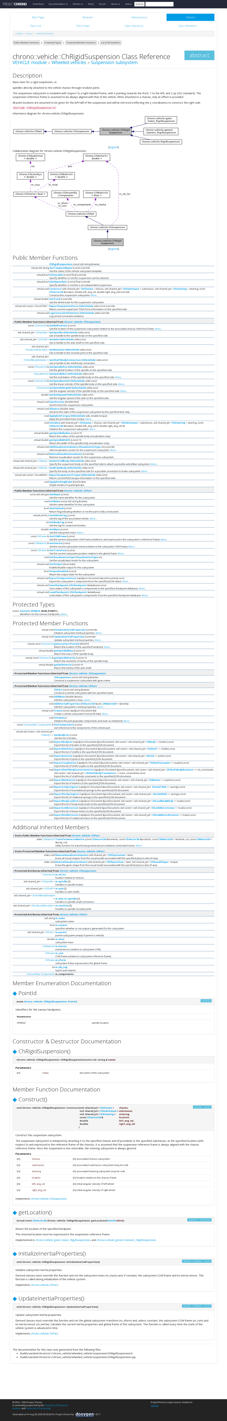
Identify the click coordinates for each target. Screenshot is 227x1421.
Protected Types (53, 42)
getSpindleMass (63, 650)
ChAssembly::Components (37, 724)
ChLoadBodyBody (162, 800)
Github (155, 1406)
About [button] (114, 3)
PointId (24, 610)
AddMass (59, 696)
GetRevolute (56, 349)
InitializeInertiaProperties (70, 629)
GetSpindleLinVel (59, 380)
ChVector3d (56, 292)
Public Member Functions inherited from (57, 321)
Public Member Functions (26, 42)
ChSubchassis (131, 288)
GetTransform (58, 550)
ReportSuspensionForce (63, 306)
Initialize (54, 422)
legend (113, 147)
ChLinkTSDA (159, 786)
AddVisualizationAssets (63, 446)
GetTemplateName (60, 267)
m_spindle (61, 881)
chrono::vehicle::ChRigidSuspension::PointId (50, 1001)
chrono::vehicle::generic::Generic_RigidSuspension (126, 1240)
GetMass (54, 529)
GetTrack (54, 298)
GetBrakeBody (58, 467)
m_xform (60, 960)
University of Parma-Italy (38, 1408)
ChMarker (154, 780)
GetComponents (64, 724)
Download (38, 3)
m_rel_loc (60, 874)
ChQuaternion (41, 373)
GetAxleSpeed (57, 394)
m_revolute (62, 905)
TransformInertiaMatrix (69, 839)
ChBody (42, 460)
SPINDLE (35, 610)
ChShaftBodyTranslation (100, 773)
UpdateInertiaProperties (69, 636)
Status (128, 3)
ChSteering (180, 288)
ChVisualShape (159, 861)
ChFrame (42, 536)
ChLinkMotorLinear (163, 807)
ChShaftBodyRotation (35, 360)
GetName (54, 494)
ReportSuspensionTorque (65, 474)
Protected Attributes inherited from (55, 870)
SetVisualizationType (62, 557)
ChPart (58, 689)
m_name (60, 918)
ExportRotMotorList (66, 814)
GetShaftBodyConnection (65, 360)
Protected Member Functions (81, 42)
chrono (19, 33)
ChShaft (42, 339)
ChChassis (87, 288)
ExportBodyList (63, 741)
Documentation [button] (57, 3)
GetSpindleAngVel (60, 387)
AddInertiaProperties (67, 703)
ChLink (150, 755)
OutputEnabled (58, 571)
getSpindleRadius (60, 433)
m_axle (59, 888)
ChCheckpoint (78, 585)
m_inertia (61, 946)
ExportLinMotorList (66, 807)
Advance (54, 408)
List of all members (110, 42)
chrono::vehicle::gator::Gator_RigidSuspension (62, 1240)
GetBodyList (61, 734)
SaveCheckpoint (59, 585)
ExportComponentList (62, 578)
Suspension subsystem (114, 62)
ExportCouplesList (65, 762)
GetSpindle (56, 332)
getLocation (61, 643)
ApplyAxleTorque (59, 415)
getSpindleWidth (59, 440)
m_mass (59, 939)
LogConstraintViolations (64, 312)
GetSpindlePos (58, 366)
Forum (102, 3)
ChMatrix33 (41, 543)
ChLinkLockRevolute (36, 349)
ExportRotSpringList (66, 794)
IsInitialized (56, 508)
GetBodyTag (56, 522)
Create (58, 710)
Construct (55, 288)
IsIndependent (58, 281)
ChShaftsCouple (160, 762)
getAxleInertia (63, 664)
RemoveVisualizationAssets (65, 454)
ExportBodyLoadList (66, 800)
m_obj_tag (61, 967)
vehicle (29, 33)
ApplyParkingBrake (60, 481)
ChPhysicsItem (116, 855)
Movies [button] (77, 3)
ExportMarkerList (64, 780)
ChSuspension (62, 677)
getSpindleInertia (65, 657)
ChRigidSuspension (45, 33)
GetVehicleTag (58, 515)
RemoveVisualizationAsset (71, 861)
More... (94, 295)
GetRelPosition (58, 325)
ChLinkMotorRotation (165, 814)
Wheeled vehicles (69, 62)
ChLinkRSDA (160, 794)
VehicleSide (86, 306)
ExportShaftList (64, 748)
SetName (54, 501)
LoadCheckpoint (59, 592)
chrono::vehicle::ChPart (78, 490)
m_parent (61, 932)
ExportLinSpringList (66, 786)
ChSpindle (41, 332)
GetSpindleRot (58, 373)
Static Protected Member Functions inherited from (59, 851)
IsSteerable (56, 274)
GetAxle (54, 339)
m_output (61, 925)
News (91, 3)
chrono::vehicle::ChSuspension (82, 321)
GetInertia (55, 543)
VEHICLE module (30, 62)
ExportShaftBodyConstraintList (73, 769)
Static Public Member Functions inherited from (57, 835)
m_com (59, 953)
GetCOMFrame (58, 536)
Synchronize (56, 401)
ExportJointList (63, 755)
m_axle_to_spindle (66, 898)
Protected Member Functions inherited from (60, 673)
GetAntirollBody (59, 460)
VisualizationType (90, 446)
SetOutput (56, 564)
